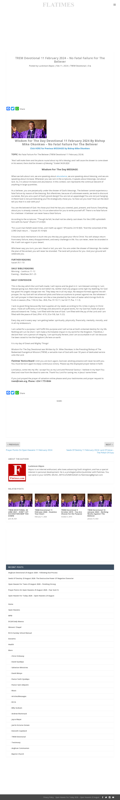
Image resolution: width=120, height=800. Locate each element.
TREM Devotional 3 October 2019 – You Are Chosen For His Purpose (71, 512)
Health (11, 644)
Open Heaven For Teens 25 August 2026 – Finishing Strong (32, 584)
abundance (61, 176)
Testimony (16, 742)
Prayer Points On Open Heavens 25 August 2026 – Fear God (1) (33, 590)
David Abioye (17, 673)
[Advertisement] (60, 30)
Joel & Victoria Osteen (21, 725)
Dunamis (12, 639)
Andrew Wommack (19, 714)
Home (10, 604)
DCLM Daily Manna (16, 621)
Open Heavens (14, 610)
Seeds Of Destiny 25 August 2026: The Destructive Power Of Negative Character (41, 578)
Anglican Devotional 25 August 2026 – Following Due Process (32, 573)
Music (14, 690)
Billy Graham (17, 708)
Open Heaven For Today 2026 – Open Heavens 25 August (31, 596)
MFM (10, 615)
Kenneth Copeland (19, 731)
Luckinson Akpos (46, 65)
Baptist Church (18, 754)
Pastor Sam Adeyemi (20, 685)
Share (22, 109)
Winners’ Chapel (14, 627)
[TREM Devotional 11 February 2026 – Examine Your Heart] (47, 500)
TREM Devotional (78, 65)
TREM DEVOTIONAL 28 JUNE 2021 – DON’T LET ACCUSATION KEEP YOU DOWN (18, 513)
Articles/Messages (19, 696)
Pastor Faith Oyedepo (20, 679)
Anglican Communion (20, 748)
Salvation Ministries (20, 667)
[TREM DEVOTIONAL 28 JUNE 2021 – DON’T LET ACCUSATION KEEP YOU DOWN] (20, 500)
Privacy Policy (48, 797)
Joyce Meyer (16, 719)
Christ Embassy (18, 656)
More (10, 650)
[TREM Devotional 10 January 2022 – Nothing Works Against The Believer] (100, 500)
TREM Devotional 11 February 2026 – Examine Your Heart (46, 512)
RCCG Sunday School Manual (20, 633)
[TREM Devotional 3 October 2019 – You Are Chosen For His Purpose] (73, 500)
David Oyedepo (18, 662)
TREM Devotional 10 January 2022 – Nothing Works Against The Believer (98, 513)
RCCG (14, 702)
